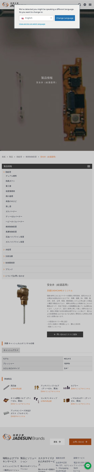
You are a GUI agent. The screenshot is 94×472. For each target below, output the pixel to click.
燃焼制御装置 (31, 157)
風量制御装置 (11, 232)
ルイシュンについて (11, 466)
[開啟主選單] (90, 4)
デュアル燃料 (11, 176)
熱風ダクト (10, 181)
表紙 (4, 157)
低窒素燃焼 (10, 191)
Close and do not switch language (32, 24)
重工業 (8, 186)
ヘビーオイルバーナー (15, 221)
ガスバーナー (11, 211)
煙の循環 (9, 196)
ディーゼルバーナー (14, 216)
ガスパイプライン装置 (15, 242)
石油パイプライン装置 (15, 237)
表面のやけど (11, 201)
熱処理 (19, 157)
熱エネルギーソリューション (28, 467)
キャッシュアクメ (11, 350)
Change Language (64, 18)
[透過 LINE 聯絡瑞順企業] (87, 465)
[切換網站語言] (85, 4)
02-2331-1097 (83, 462)
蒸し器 (8, 206)
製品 (11, 157)
